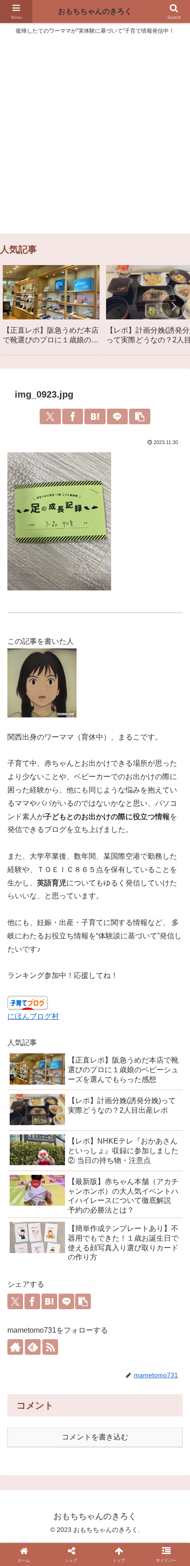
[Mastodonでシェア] (35, 1429)
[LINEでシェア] (117, 416)
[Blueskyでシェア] (52, 1429)
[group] (51, 308)
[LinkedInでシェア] (87, 1449)
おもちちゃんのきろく (95, 11)
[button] (173, 306)
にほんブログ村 (33, 1016)
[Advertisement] (95, 139)
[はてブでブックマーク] (95, 416)
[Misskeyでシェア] (69, 1429)
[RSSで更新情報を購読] (50, 1347)
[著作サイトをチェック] (15, 1347)
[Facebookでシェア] (72, 416)
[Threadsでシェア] (103, 1429)
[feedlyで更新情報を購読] (33, 1347)
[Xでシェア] (50, 416)
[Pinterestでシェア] (171, 1429)
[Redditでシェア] (120, 1429)
